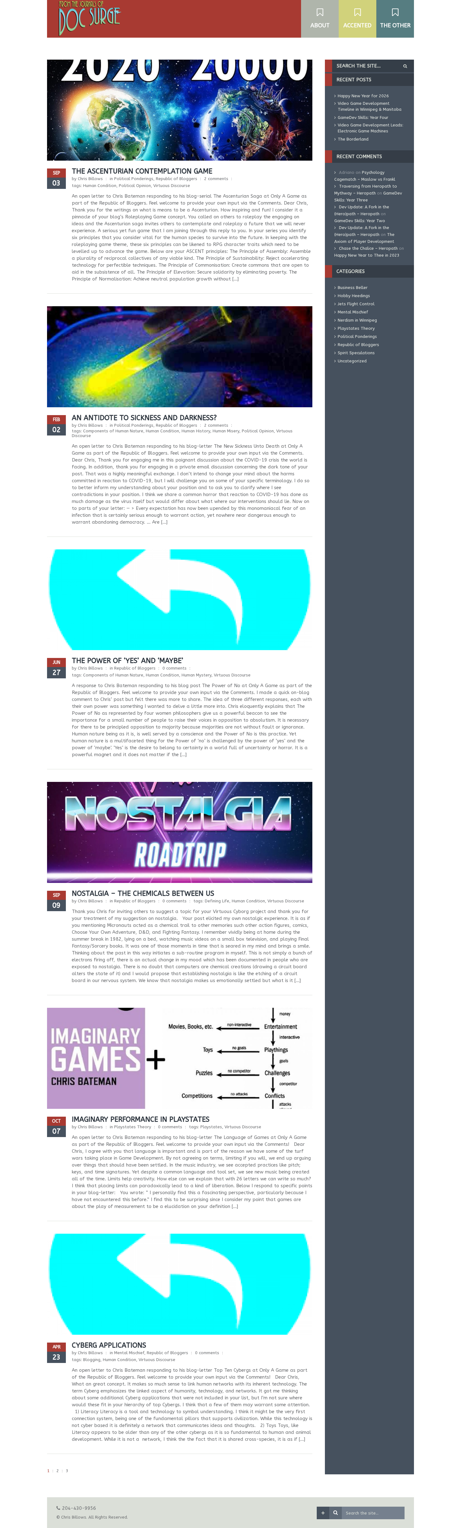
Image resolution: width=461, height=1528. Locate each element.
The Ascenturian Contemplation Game (142, 171)
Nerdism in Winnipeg (357, 320)
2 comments (216, 178)
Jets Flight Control (356, 304)
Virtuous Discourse (171, 185)
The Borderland (353, 139)
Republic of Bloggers (176, 178)
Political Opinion (135, 185)
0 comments (174, 668)
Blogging (91, 1359)
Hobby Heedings (354, 295)
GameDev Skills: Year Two (359, 220)
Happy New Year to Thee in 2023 (367, 255)
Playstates (211, 1127)
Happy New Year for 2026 (363, 95)
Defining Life (217, 901)
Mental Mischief (129, 1352)
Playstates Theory (132, 1127)
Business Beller (353, 287)
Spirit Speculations (356, 352)
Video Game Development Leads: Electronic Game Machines (370, 128)
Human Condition (99, 185)
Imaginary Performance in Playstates (140, 1119)
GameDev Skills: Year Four (363, 117)
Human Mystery (196, 675)
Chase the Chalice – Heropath (368, 248)
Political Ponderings (133, 178)
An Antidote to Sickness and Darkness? (144, 418)
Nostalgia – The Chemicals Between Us (143, 894)
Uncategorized (352, 361)
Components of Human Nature (113, 431)
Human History (196, 431)
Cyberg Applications (109, 1345)
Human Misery (226, 431)
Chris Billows (90, 178)
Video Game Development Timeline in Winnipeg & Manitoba (369, 106)
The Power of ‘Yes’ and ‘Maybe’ (127, 661)
